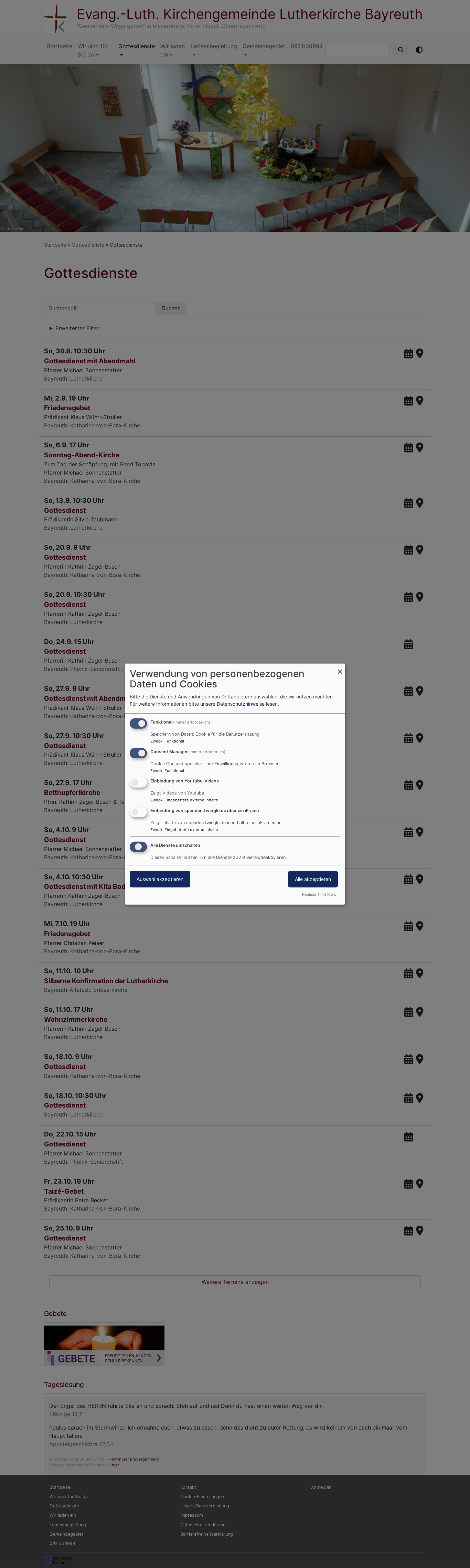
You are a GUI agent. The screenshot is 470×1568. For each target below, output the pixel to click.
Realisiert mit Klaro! (320, 894)
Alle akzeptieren (313, 879)
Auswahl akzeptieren (160, 879)
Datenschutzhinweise (241, 704)
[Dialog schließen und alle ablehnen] (340, 667)
